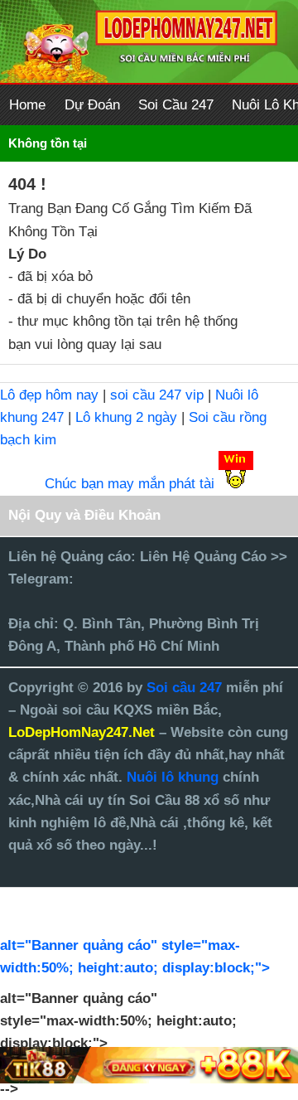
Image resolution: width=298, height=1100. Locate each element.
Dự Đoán (92, 105)
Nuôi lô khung (173, 777)
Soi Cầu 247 (176, 105)
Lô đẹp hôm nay (49, 395)
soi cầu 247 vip (157, 395)
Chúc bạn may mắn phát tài (129, 484)
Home (27, 105)
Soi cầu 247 (186, 687)
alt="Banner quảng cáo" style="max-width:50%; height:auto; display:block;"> (135, 957)
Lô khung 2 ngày (128, 417)
